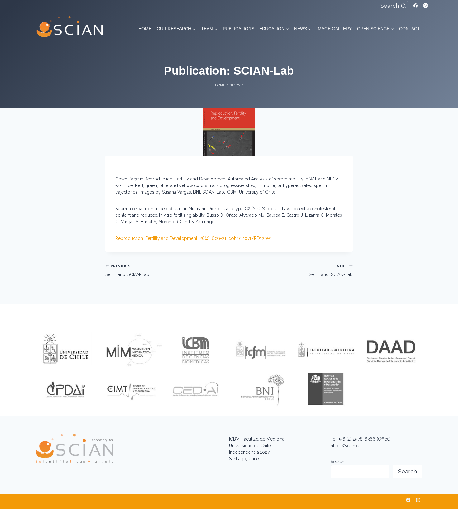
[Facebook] (415, 5)
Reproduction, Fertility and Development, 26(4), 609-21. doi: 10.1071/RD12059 (193, 238)
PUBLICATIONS (238, 28)
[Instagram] (425, 5)
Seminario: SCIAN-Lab (127, 270)
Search (337, 461)
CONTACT (409, 28)
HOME (144, 28)
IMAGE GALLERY (334, 28)
